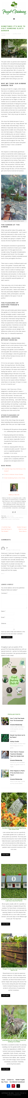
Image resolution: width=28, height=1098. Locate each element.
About (3, 1079)
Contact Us (10, 1079)
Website (3, 623)
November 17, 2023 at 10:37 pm (13, 549)
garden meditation (19, 517)
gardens (10, 519)
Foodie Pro (18, 1093)
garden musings (10, 516)
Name (3, 611)
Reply (3, 573)
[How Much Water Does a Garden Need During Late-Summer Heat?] (14, 826)
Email (3, 617)
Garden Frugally (20, 1079)
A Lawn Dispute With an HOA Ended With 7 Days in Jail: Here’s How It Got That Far (14, 900)
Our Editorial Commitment (17, 1082)
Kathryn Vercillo (14, 741)
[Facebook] (15, 512)
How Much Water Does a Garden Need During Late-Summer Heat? (14, 828)
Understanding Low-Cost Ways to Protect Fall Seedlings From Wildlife (14, 1041)
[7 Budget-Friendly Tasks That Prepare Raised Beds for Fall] (14, 967)
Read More (6, 854)
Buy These (4, 1082)
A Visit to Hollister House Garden (13, 474)
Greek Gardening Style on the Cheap (14, 478)
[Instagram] (13, 512)
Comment (4, 593)
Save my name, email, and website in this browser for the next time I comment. (13, 632)
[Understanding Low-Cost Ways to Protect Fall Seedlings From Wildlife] (14, 1038)
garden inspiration (11, 517)
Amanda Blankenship (16, 724)
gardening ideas (4, 519)
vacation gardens (16, 519)
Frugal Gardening (14, 8)
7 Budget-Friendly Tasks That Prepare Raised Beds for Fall (14, 969)
